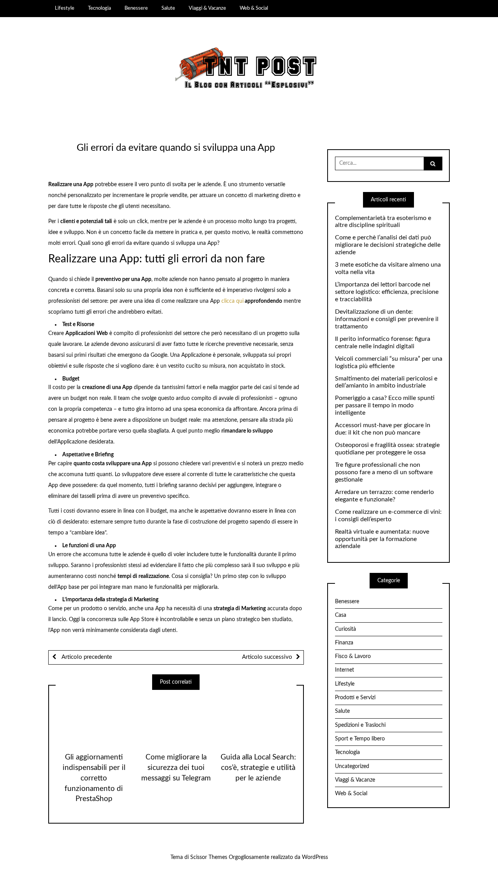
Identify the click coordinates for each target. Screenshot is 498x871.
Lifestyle (64, 8)
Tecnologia (99, 8)
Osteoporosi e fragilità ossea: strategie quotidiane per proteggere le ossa (387, 449)
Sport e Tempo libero (360, 739)
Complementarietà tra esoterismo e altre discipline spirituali (383, 222)
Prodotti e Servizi (355, 697)
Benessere (136, 8)
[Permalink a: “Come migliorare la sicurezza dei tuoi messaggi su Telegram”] (176, 718)
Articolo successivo (267, 657)
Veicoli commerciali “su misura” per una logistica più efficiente (388, 362)
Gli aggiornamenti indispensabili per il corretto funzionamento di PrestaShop (94, 778)
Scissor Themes (208, 857)
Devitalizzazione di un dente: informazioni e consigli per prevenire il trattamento (386, 319)
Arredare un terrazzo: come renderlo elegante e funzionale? (384, 496)
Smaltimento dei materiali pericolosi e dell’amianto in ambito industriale (386, 382)
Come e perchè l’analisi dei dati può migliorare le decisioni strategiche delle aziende (387, 244)
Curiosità (345, 629)
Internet (344, 670)
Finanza (344, 643)
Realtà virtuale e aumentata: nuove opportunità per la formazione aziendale (382, 539)
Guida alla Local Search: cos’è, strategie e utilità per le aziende (258, 768)
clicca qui (232, 301)
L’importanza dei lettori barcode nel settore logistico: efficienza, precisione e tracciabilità (386, 291)
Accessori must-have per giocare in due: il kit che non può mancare (382, 429)
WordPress (315, 857)
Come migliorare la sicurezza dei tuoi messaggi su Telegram (176, 768)
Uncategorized (352, 766)
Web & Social (254, 8)
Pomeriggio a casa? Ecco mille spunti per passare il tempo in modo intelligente (385, 405)
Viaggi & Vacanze (207, 8)
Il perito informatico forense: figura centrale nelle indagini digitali (382, 342)
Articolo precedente (86, 657)
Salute (168, 8)
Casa (340, 615)
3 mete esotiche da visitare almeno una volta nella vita (388, 268)
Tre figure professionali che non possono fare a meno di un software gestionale (384, 472)
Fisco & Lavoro (353, 656)
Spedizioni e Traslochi (360, 725)
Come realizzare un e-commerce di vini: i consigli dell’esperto (388, 515)
